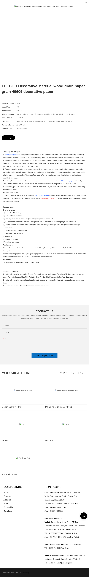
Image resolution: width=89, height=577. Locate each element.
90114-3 (49, 440)
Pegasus (83, 373)
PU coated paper (67, 181)
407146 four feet (9, 474)
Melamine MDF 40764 (12, 407)
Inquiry (8, 138)
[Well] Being (64, 373)
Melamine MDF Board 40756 (58, 407)
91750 (5, 440)
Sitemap (26, 573)
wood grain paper (11, 154)
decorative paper (42, 195)
